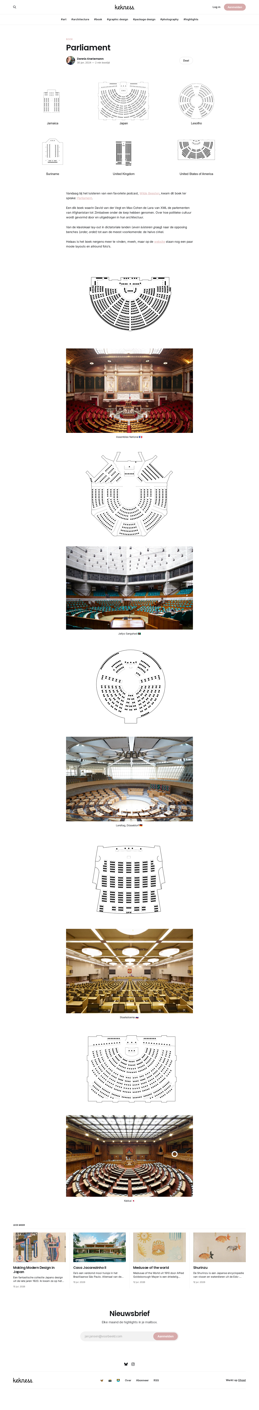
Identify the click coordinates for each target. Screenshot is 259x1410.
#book (98, 19)
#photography (169, 19)
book (69, 39)
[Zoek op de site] (14, 7)
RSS (156, 1380)
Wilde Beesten (150, 193)
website (159, 241)
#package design (144, 19)
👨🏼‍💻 (118, 1380)
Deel (186, 60)
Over (128, 1380)
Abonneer (142, 1380)
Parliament (84, 198)
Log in (216, 7)
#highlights (191, 19)
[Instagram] (133, 1364)
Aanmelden (235, 7)
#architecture (80, 19)
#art (63, 19)
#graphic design (117, 19)
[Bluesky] (126, 1364)
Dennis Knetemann (90, 59)
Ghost (242, 1380)
